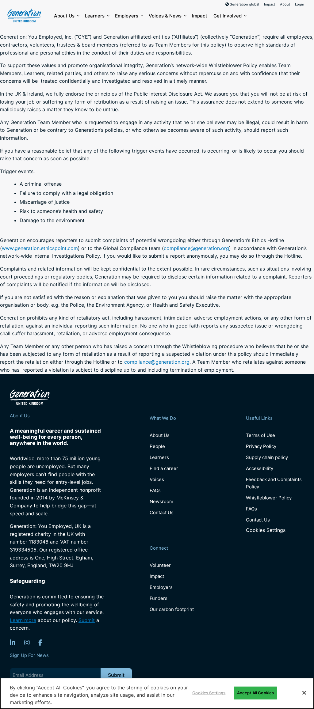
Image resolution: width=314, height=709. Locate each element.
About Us (64, 16)
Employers (126, 16)
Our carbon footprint (172, 609)
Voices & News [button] (165, 16)
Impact (269, 4)
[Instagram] (27, 642)
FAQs (155, 490)
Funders (158, 598)
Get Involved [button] (227, 16)
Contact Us (162, 512)
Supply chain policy (267, 457)
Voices (157, 479)
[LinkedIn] (12, 642)
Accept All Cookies (255, 692)
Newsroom (161, 501)
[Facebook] (40, 642)
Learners (95, 16)
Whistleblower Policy (269, 498)
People (157, 446)
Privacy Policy (261, 446)
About (285, 4)
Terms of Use (260, 435)
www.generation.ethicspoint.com (40, 248)
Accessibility (259, 468)
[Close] (304, 693)
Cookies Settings (265, 530)
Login (299, 4)
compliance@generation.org (196, 248)
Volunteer (160, 565)
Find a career (164, 468)
